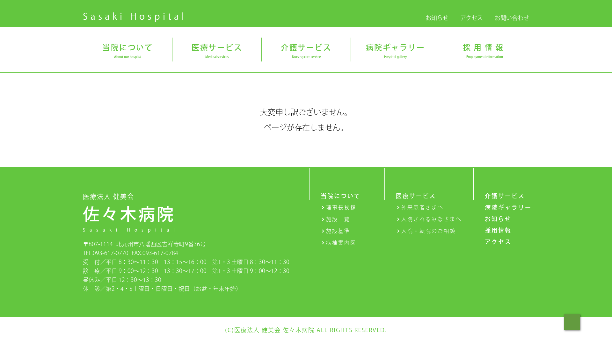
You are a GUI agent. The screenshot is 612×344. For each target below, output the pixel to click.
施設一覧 (338, 219)
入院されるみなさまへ (431, 219)
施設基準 (338, 230)
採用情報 (498, 230)
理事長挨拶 (341, 207)
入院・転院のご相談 (428, 230)
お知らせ (437, 18)
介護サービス (505, 196)
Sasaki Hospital (135, 16)
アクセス (471, 18)
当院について (341, 196)
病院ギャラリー (508, 207)
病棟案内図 (341, 242)
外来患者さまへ (422, 207)
